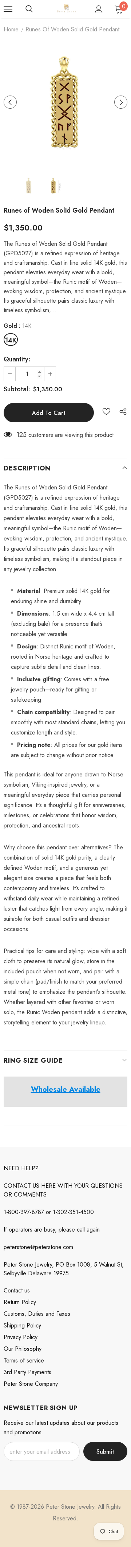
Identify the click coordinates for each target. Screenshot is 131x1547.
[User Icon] (99, 9)
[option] (65, 102)
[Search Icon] (29, 9)
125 (21, 434)
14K (10, 340)
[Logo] (66, 9)
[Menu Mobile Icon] (8, 9)
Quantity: (17, 359)
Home (11, 29)
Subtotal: (17, 389)
